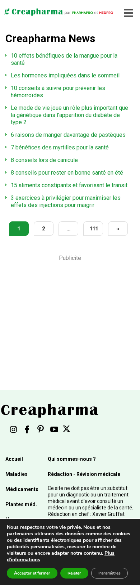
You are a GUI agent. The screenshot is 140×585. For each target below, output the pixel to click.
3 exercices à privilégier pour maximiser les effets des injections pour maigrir (66, 201)
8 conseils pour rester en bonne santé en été (67, 172)
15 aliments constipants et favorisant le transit (69, 185)
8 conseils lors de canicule (44, 160)
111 (93, 228)
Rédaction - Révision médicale (84, 474)
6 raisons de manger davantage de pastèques (68, 134)
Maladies (16, 474)
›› (117, 228)
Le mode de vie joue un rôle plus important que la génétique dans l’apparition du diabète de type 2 (69, 115)
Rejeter (74, 573)
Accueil (14, 459)
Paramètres (109, 573)
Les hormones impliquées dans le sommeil (65, 75)
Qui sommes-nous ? (72, 459)
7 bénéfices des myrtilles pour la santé (60, 147)
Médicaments (21, 489)
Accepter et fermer (32, 573)
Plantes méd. (21, 504)
